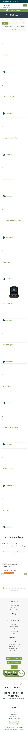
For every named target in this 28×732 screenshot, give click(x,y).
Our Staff (14, 624)
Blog (14, 633)
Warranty (14, 653)
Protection (22, 23)
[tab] (3, 588)
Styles (7, 20)
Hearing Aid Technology (14, 644)
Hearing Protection (14, 649)
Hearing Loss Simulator (14, 659)
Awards (23, 26)
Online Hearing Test (14, 663)
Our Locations (15, 605)
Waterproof (14, 29)
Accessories (22, 20)
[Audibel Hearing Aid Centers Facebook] (15, 613)
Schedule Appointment (15, 10)
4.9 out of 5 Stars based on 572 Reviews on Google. (14, 553)
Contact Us (15, 610)
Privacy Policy (14, 713)
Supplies (5, 23)
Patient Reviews (14, 629)
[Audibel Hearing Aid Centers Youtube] (12, 613)
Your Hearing (14, 631)
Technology (14, 20)
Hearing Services (14, 627)
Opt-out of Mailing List (14, 718)
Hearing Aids (14, 642)
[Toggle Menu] (25, 5)
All (3, 20)
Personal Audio (13, 23)
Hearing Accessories (14, 646)
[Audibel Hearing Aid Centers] (6, 6)
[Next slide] (25, 574)
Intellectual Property (14, 716)
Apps (16, 26)
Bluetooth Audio (7, 26)
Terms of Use (14, 715)
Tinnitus (14, 667)
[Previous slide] (2, 574)
